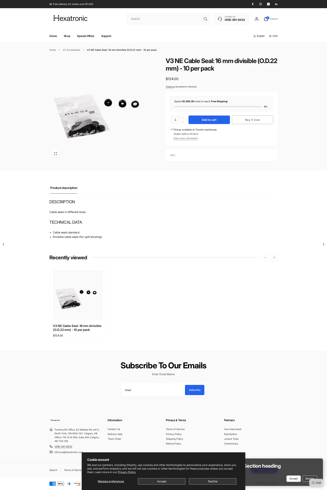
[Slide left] (265, 257)
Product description (63, 188)
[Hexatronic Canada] (55, 421)
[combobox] (169, 19)
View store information (186, 138)
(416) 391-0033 (63, 446)
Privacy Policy (127, 472)
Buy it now (252, 119)
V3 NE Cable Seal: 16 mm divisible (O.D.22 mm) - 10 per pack (77, 328)
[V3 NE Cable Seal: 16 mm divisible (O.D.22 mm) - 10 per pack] (78, 313)
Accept (161, 481)
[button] (271, 19)
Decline (212, 481)
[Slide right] (274, 257)
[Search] (205, 19)
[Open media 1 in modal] (100, 108)
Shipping (170, 86)
